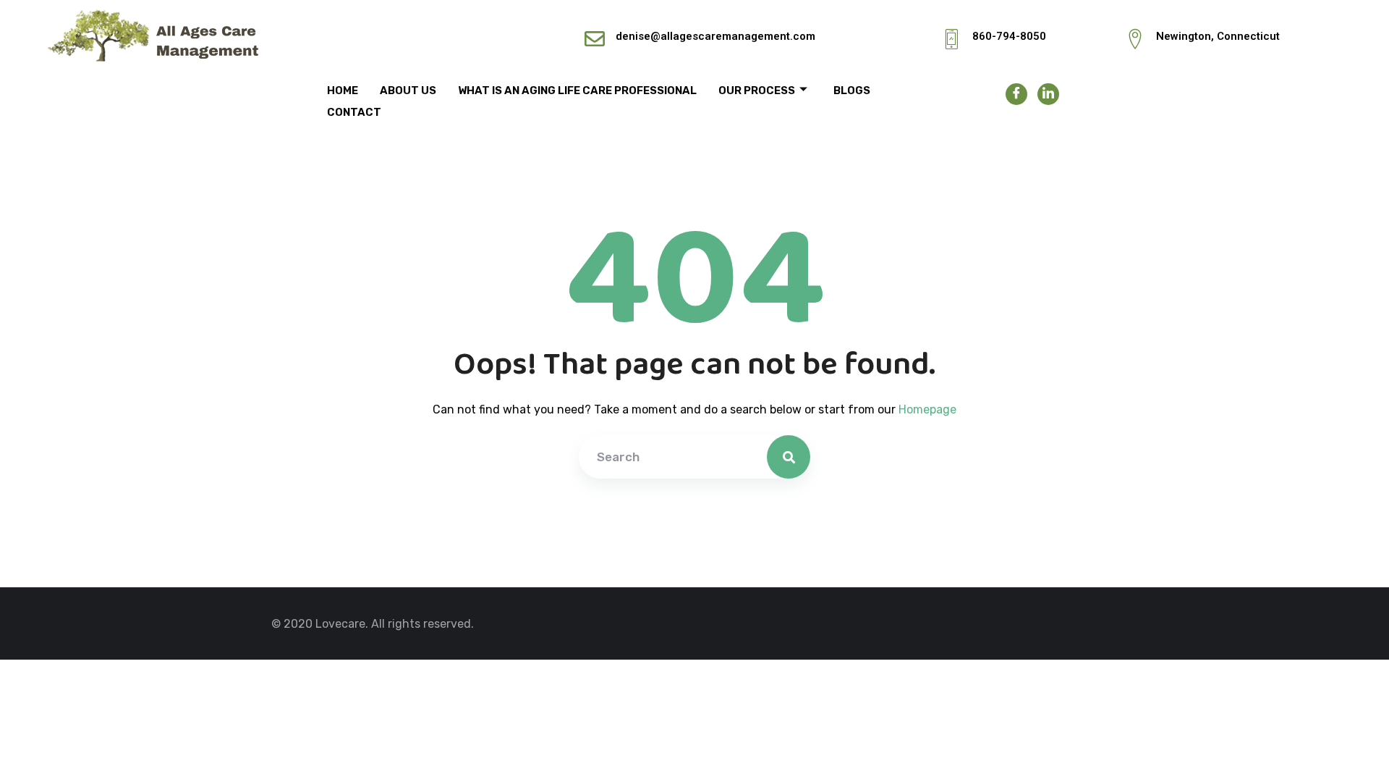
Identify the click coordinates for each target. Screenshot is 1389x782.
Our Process (756, 90)
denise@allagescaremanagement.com (715, 36)
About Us (408, 90)
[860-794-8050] (951, 39)
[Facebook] (1016, 94)
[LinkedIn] (1048, 94)
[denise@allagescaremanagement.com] (595, 39)
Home (342, 90)
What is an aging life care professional (577, 90)
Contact (354, 112)
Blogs (851, 90)
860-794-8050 (1009, 36)
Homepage (927, 409)
